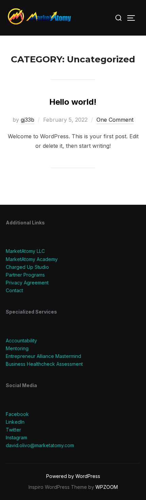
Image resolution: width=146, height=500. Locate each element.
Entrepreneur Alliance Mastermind (43, 356)
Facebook (17, 414)
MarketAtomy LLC (25, 251)
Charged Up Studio (27, 267)
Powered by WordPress (73, 476)
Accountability (21, 340)
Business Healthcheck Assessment (44, 364)
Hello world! (72, 102)
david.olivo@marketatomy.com (40, 445)
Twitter (13, 430)
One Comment (114, 119)
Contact (14, 290)
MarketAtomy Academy (32, 259)
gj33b (27, 119)
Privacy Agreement (27, 282)
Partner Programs (25, 275)
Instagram (16, 437)
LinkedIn (15, 422)
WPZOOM (106, 487)
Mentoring (17, 348)
